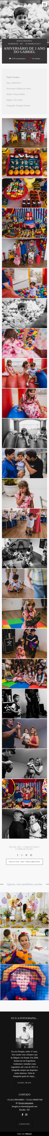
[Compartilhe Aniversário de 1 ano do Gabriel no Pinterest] (31, 855)
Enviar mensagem (25, 1103)
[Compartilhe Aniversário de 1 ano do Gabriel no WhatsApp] (22, 855)
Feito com (24, 1134)
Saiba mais (24, 1083)
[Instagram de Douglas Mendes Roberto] (26, 1114)
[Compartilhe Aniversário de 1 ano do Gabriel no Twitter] (26, 855)
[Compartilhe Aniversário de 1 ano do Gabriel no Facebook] (17, 855)
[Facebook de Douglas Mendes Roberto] (22, 1114)
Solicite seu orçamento (24, 862)
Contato (24, 1124)
